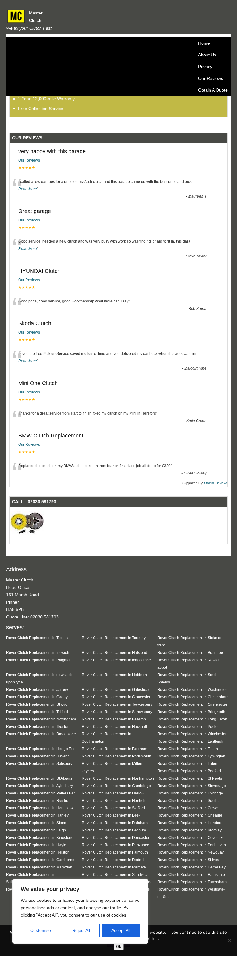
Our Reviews (210, 78)
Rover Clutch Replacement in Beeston (114, 719)
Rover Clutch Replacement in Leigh (36, 830)
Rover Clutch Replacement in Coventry (190, 837)
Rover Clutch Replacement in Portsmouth (116, 756)
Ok (118, 946)
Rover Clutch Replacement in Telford (37, 712)
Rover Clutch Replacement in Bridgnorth (191, 712)
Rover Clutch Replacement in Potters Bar (40, 793)
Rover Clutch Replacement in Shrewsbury (117, 712)
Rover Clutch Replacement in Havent (37, 756)
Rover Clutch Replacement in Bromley (189, 830)
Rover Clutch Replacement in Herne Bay (191, 867)
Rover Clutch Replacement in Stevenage (191, 786)
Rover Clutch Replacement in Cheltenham (192, 697)
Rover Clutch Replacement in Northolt (113, 800)
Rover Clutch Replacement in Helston (37, 852)
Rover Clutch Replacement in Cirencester (192, 704)
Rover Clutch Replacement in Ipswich (37, 652)
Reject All (81, 930)
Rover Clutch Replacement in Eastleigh (190, 741)
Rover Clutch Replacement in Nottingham (41, 719)
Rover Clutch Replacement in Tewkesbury (117, 704)
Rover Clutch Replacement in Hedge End (41, 749)
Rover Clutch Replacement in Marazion (39, 867)
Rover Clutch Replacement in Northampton (118, 778)
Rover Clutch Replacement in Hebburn (114, 675)
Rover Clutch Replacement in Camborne (40, 860)
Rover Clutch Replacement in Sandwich (115, 874)
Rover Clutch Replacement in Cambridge (116, 786)
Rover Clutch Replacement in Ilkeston (37, 726)
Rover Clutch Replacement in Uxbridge (190, 793)
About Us (207, 54)
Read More (27, 189)
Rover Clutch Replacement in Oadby (37, 697)
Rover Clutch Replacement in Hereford (189, 823)
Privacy (205, 66)
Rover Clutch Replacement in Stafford (113, 808)
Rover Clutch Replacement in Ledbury (114, 830)
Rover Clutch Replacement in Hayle (36, 845)
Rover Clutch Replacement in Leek (111, 815)
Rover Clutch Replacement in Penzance (115, 845)
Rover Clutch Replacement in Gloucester (116, 697)
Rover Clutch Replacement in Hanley (37, 815)
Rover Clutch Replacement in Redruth (114, 860)
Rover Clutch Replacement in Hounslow (39, 808)
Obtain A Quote (213, 90)
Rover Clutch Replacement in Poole (187, 726)
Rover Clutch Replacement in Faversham (192, 882)
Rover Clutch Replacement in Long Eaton (192, 719)
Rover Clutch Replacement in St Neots (189, 778)
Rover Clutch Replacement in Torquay (114, 638)
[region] (80, 911)
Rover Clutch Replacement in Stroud (37, 704)
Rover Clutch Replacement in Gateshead (116, 689)
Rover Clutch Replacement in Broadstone (41, 734)
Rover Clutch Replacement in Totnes (37, 638)
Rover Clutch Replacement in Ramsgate (191, 874)
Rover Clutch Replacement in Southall (189, 800)
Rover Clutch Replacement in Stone (36, 823)
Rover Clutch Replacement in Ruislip (37, 800)
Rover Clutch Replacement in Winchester (192, 734)
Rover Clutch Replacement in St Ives (188, 860)
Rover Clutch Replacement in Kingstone (39, 837)
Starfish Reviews (215, 483)
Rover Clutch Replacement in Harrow (113, 793)
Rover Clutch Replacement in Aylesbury (39, 786)
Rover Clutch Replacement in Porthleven (191, 845)
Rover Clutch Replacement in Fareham (114, 749)
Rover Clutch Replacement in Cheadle (189, 815)
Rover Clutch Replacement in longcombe (116, 660)
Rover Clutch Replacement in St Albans (39, 778)
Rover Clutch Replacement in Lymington (191, 756)
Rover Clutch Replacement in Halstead (114, 652)
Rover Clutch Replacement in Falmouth (115, 852)
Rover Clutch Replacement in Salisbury (39, 763)
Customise (40, 930)
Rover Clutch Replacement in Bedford (189, 771)
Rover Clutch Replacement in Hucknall (114, 726)
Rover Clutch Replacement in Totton (187, 749)
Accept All (120, 930)
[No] (229, 940)
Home (204, 43)
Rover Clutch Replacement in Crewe (188, 808)
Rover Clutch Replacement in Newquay (190, 852)
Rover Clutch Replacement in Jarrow (37, 689)
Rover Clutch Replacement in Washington (192, 689)
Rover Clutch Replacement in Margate (114, 867)
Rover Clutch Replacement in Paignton (39, 660)
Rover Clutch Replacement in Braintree (190, 652)
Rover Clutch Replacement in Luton (187, 763)
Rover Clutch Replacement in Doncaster (115, 837)
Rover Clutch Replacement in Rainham (115, 823)
